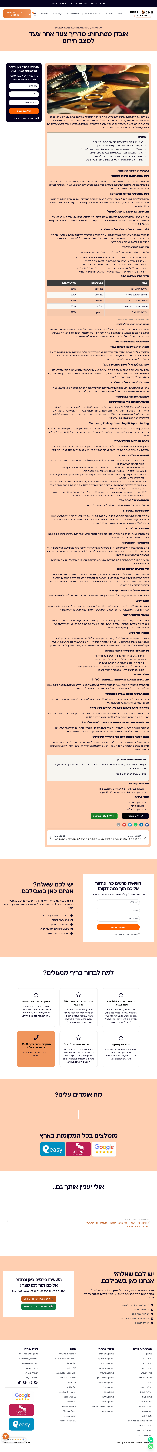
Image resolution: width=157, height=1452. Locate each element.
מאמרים (44, 14)
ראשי (120, 14)
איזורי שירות (75, 14)
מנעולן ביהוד (137, 806)
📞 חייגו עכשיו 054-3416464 (39, 1299)
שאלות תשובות (143, 1219)
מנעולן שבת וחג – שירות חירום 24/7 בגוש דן (121, 789)
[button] (147, 824)
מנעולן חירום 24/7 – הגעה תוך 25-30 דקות (122, 792)
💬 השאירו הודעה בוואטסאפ (38, 1306)
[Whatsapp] (150, 1446)
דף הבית (99, 28)
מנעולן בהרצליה (135, 809)
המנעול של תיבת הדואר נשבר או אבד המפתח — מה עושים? (117, 1223)
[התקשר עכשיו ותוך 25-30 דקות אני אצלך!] (36, 1037)
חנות (110, 14)
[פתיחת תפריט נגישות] (5, 1436)
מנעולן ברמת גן (136, 802)
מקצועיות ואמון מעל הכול (78, 1044)
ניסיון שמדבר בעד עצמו (36, 1001)
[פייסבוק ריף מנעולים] (35, 1382)
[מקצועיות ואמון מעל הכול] (78, 1037)
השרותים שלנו (94, 14)
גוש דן (56, 221)
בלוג (93, 28)
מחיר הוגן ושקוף (121, 1044)
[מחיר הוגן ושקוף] (121, 1037)
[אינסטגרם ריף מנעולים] (30, 1382)
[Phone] (150, 1440)
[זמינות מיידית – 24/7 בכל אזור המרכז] (121, 995)
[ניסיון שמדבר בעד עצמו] (36, 995)
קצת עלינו (57, 14)
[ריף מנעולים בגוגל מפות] (24, 1382)
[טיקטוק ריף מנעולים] (18, 1382)
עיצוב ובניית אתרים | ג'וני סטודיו (17, 1443)
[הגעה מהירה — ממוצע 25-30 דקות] (78, 995)
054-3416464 (124, 774)
